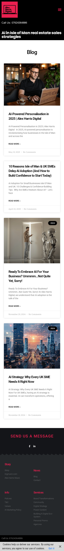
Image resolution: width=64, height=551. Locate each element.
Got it (51, 548)
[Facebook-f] (29, 446)
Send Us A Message (32, 436)
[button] (59, 9)
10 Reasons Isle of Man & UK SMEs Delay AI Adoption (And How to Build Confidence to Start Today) (32, 171)
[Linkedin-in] (34, 446)
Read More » (15, 144)
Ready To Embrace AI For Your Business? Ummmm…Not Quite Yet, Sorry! (29, 276)
